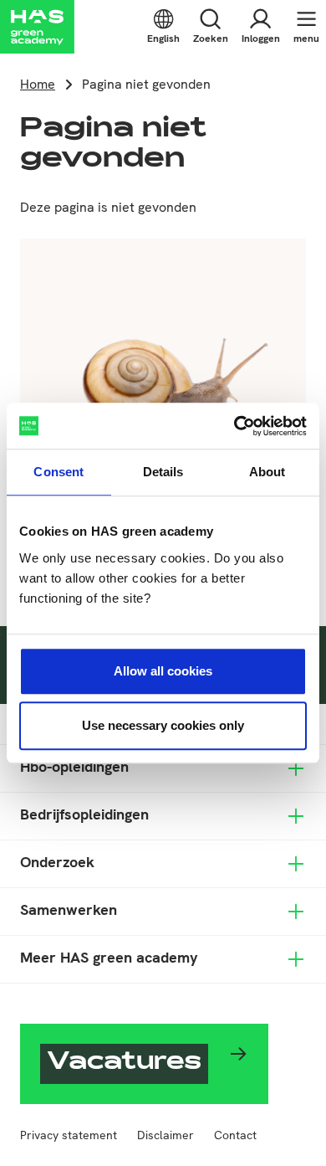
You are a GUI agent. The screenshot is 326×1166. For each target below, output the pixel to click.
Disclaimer (165, 1135)
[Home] (37, 27)
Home (37, 84)
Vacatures (124, 1064)
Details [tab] (163, 472)
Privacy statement (68, 1135)
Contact (235, 1135)
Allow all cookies (163, 671)
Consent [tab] (58, 472)
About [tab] (267, 472)
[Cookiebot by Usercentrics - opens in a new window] (234, 426)
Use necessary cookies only (163, 725)
